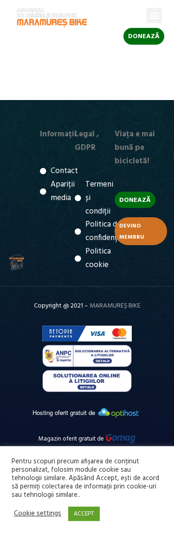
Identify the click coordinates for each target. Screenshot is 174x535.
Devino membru (131, 231)
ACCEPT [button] (84, 514)
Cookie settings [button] (37, 514)
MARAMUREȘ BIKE (115, 306)
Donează (144, 36)
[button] (154, 15)
